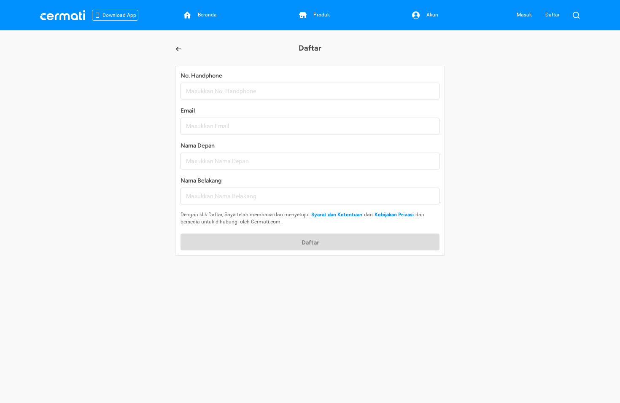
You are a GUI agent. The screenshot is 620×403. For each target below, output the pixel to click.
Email (188, 110)
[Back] (178, 49)
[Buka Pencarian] (576, 15)
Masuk (524, 15)
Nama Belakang (201, 180)
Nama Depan (198, 145)
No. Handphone (201, 75)
